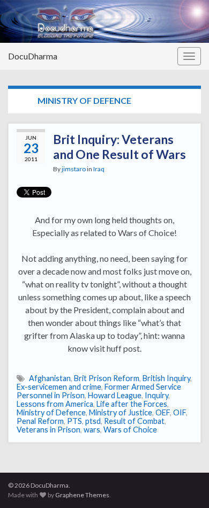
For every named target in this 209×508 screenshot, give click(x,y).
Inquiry (156, 395)
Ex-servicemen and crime (59, 386)
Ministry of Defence (51, 412)
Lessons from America (55, 403)
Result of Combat (134, 421)
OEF (162, 412)
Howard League (114, 395)
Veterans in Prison (48, 429)
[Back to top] (184, 484)
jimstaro (74, 169)
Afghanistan (50, 378)
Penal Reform (40, 421)
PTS (74, 421)
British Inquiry (166, 378)
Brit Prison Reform (106, 378)
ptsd (93, 421)
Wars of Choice (130, 429)
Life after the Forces (131, 403)
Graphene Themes (82, 495)
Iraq (98, 169)
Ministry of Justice (120, 412)
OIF (179, 412)
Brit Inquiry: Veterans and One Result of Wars (119, 147)
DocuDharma (32, 56)
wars (92, 429)
